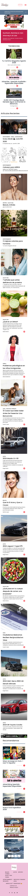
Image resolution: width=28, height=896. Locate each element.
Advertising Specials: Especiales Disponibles (12, 785)
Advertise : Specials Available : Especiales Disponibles (14, 82)
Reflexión (5, 881)
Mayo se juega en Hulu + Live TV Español (13, 762)
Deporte (20, 872)
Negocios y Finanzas (19, 879)
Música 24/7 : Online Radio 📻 (14, 883)
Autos (15, 872)
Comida (7, 874)
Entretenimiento (7, 879)
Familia (7, 877)
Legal (15, 881)
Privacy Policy (14, 887)
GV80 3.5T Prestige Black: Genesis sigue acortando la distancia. (14, 102)
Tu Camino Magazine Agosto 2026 (14, 62)
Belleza (7, 872)
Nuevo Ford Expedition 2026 (12, 808)
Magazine (20, 4)
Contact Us (13, 886)
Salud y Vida (8, 875)
